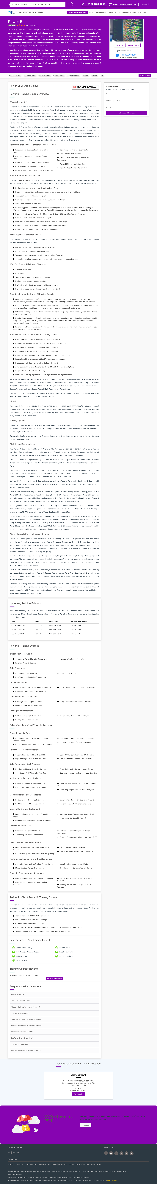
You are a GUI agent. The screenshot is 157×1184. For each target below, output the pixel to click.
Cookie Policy (62, 1164)
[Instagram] (121, 1153)
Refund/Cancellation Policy (92, 1164)
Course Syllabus (44, 75)
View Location (78, 1094)
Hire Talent (142, 12)
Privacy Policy (52, 1164)
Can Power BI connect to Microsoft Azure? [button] (26, 1019)
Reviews (94, 75)
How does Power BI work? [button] (20, 1001)
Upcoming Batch (29, 75)
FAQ (101, 75)
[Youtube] (111, 1153)
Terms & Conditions (75, 1164)
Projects (85, 75)
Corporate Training (129, 12)
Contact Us (19, 1164)
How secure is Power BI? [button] (19, 1044)
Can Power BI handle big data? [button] (22, 1038)
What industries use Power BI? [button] (21, 1032)
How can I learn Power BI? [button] (20, 1013)
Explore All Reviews (54, 978)
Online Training (114, 12)
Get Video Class (133, 45)
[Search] (69, 5)
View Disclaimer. (112, 1180)
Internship (15, 1152)
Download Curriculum (87, 87)
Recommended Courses (77, 12)
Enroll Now (119, 45)
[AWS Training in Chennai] (126, 30)
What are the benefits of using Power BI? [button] (25, 1007)
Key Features (74, 75)
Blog (9, 1152)
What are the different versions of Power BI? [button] (26, 1025)
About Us (11, 1164)
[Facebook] (106, 1153)
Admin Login (145, 4)
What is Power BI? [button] (17, 994)
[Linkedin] (116, 1153)
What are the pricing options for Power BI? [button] (26, 1050)
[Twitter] (132, 1153)
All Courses (100, 12)
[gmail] (126, 1153)
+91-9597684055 (128, 55)
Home (91, 12)
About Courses (14, 75)
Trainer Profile (58, 75)
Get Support (85, 1125)
